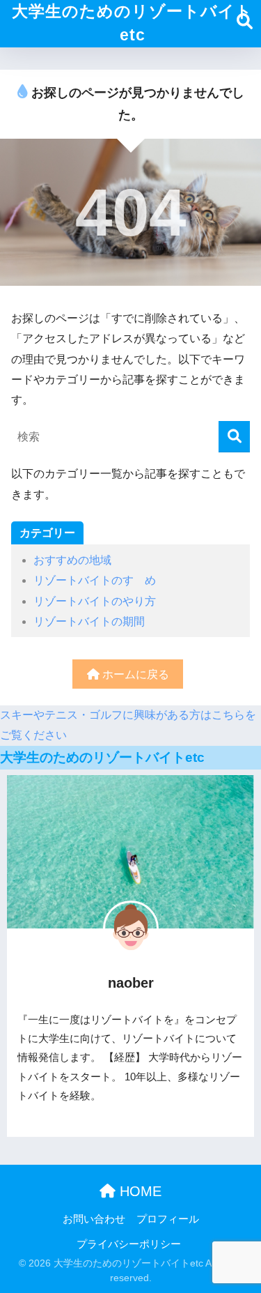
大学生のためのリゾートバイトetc (132, 23)
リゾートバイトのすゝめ (94, 580)
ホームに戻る (134, 674)
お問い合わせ (94, 1219)
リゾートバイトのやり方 (94, 601)
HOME (138, 1191)
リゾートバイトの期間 (89, 621)
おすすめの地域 (72, 560)
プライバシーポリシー (129, 1244)
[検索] (234, 436)
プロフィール (167, 1219)
